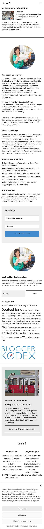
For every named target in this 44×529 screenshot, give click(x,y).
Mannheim (9, 318)
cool (33, 306)
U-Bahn (9, 338)
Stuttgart (33, 330)
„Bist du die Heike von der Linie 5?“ (15, 134)
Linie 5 (6, 3)
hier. (10, 97)
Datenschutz (24, 526)
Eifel (38, 310)
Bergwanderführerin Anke (32, 475)
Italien (24, 316)
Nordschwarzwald (31, 318)
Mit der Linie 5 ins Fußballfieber (29, 141)
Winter (37, 338)
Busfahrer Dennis (32, 472)
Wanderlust (17, 338)
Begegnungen (14, 125)
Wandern (28, 337)
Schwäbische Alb (8, 324)
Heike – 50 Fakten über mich (26, 151)
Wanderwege (17, 120)
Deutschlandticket (29, 310)
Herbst (19, 316)
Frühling (32, 313)
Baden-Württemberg (16, 305)
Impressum (33, 526)
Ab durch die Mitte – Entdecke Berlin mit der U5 (22, 152)
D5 (36, 306)
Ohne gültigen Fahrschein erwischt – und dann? (21, 135)
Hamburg (38, 313)
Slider (5, 327)
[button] (40, 485)
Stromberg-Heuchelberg (22, 330)
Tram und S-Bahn (35, 120)
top (4, 337)
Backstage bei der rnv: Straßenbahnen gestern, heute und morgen (28, 17)
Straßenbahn (10, 330)
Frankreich (25, 313)
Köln (32, 316)
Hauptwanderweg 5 (9, 316)
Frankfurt (17, 313)
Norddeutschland (19, 318)
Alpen (3, 306)
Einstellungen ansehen (22, 521)
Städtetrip (8, 333)
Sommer (12, 328)
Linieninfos (6, 120)
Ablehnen (22, 515)
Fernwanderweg (8, 313)
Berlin (29, 305)
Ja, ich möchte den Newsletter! (22, 429)
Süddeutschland (24, 333)
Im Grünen (32, 118)
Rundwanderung (23, 321)
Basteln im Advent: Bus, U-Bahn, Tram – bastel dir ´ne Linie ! (20, 169)
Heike (4, 163)
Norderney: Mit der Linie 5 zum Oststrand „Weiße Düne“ (18, 147)
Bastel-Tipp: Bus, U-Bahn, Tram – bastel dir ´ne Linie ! (12, 469)
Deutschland (12, 309)
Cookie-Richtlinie (13, 526)
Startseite (5, 118)
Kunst (28, 316)
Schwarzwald (35, 321)
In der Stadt (22, 118)
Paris (39, 318)
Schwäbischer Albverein (27, 323)
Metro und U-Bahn (10, 122)
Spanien (28, 328)
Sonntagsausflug (20, 328)
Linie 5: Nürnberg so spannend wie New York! (20, 177)
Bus (25, 120)
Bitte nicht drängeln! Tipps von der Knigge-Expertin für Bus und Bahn (19, 183)
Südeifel (37, 334)
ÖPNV (4, 340)
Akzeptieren (22, 509)
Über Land (34, 122)
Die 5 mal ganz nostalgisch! (12, 179)
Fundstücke (19, 12)
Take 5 (4, 125)
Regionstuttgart (9, 321)
